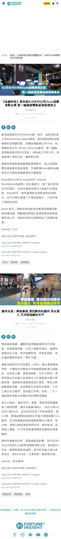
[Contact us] (30, 534)
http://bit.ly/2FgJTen (10, 255)
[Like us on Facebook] (15, 534)
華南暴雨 (18, 494)
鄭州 (28, 494)
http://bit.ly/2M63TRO (11, 246)
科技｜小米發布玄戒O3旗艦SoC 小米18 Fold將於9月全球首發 (35, 54)
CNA (15, 229)
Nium (5, 262)
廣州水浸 (7, 494)
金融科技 (25, 262)
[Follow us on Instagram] (23, 534)
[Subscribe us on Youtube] (38, 534)
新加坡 (14, 262)
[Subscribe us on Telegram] (46, 534)
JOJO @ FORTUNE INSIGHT (34, 114)
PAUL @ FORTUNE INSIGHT (34, 323)
